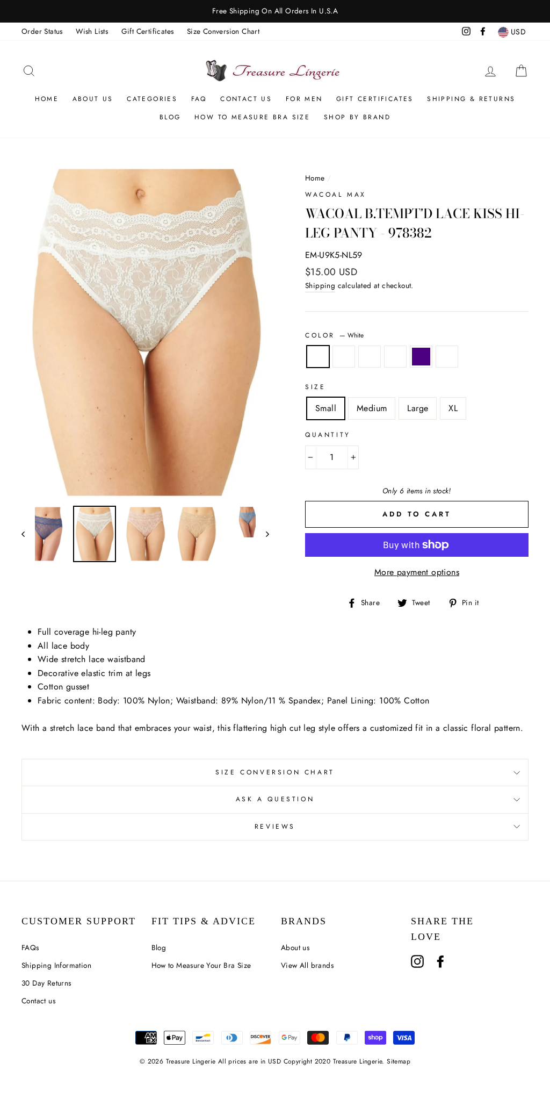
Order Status (42, 31)
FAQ (199, 99)
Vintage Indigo (421, 357)
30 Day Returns (46, 983)
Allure (447, 357)
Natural (395, 357)
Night (343, 357)
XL (453, 408)
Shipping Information (56, 965)
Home (47, 99)
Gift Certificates (147, 31)
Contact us (38, 1000)
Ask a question (275, 799)
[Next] (262, 534)
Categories (152, 99)
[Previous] (28, 534)
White (318, 357)
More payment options (416, 572)
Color (334, 335)
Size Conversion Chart (223, 31)
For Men (304, 99)
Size (315, 387)
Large (417, 408)
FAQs (30, 947)
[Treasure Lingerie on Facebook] (440, 961)
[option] (275, 11)
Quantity (328, 435)
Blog (170, 117)
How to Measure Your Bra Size (201, 965)
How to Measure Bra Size (252, 117)
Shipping (320, 285)
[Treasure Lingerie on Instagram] (417, 961)
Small (325, 408)
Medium (372, 408)
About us (93, 99)
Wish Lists (92, 31)
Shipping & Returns (471, 99)
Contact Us (246, 99)
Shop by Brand (357, 117)
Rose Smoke (369, 357)
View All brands (307, 965)
